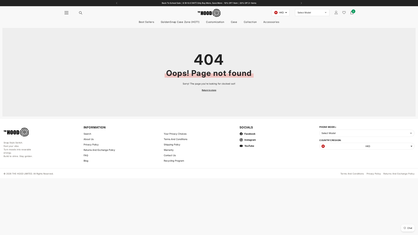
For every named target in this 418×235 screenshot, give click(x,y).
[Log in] (336, 12)
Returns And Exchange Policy (398, 173)
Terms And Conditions (352, 173)
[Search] (81, 13)
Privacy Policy (374, 173)
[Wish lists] (344, 12)
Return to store (209, 90)
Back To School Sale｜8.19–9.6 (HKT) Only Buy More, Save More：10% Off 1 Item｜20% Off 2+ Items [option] (209, 3)
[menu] (66, 13)
